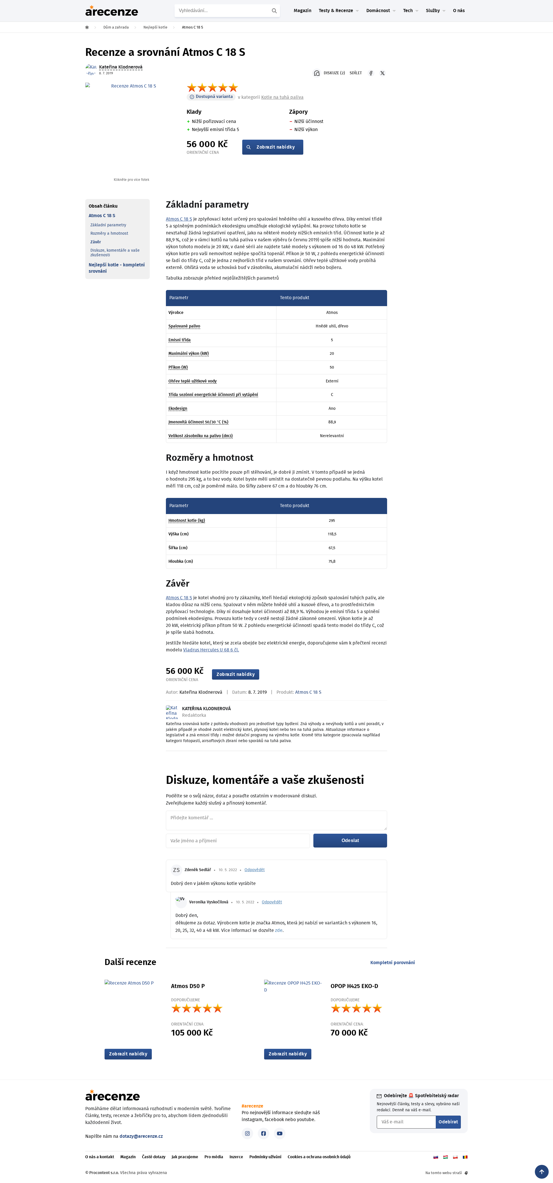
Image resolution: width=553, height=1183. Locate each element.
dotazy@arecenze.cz (141, 1136)
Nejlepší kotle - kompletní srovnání (117, 268)
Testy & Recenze (336, 10)
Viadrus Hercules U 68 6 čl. (211, 650)
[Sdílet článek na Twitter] (382, 73)
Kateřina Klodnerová (200, 692)
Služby (433, 10)
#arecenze (252, 1106)
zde (279, 930)
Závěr (95, 242)
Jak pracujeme (185, 1157)
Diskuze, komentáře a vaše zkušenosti (115, 253)
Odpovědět (255, 870)
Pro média (213, 1157)
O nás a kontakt (99, 1157)
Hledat (275, 10)
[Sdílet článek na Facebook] (371, 73)
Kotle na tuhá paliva (282, 97)
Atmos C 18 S (102, 216)
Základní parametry (108, 225)
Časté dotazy (153, 1157)
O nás (459, 10)
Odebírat (448, 1122)
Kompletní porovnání (392, 962)
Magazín (302, 10)
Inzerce (236, 1157)
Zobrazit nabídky (276, 147)
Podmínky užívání (265, 1157)
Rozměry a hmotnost (109, 234)
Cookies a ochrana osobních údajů (319, 1157)
